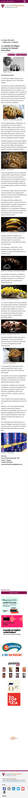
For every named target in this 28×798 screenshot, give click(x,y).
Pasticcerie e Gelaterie (10, 42)
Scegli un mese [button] (13, 592)
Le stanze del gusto (7, 40)
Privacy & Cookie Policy (7, 781)
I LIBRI (7, 1)
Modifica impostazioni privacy (19, 781)
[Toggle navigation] (24, 1)
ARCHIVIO (11, 1)
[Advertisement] (14, 23)
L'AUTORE (3, 1)
